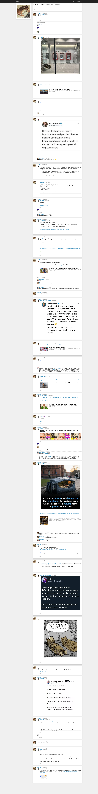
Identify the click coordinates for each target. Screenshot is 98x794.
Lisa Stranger (42, 14)
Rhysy (41, 101)
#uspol (41, 421)
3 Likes (40, 255)
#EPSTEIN (46, 453)
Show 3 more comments (41, 22)
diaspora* (19, 1)
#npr (43, 400)
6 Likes (40, 613)
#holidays (41, 154)
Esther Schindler (43, 768)
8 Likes (40, 110)
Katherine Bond (42, 119)
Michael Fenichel (42, 214)
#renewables (42, 246)
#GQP (54, 369)
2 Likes (40, 176)
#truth (44, 154)
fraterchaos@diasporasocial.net (45, 165)
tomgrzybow (47, 32)
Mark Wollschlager (43, 545)
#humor (45, 660)
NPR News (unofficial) (44, 395)
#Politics (41, 108)
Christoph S (42, 238)
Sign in (74, 1)
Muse (41, 749)
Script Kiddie (42, 182)
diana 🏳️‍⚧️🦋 (42, 37)
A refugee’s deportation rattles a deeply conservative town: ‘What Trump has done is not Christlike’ (56, 721)
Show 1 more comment (41, 277)
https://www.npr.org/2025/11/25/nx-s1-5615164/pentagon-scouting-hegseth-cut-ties (53, 265)
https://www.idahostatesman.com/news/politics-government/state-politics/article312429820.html (55, 229)
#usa (49, 400)
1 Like (40, 95)
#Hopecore (42, 758)
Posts (36, 9)
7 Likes (40, 78)
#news (41, 400)
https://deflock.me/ (43, 671)
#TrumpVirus (58, 368)
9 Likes (40, 662)
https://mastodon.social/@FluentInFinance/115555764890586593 (51, 563)
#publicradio (46, 400)
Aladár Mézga (41, 27)
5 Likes (40, 295)
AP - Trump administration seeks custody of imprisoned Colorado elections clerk (53, 549)
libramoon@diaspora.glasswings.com (46, 359)
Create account (79, 1)
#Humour (41, 107)
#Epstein (49, 456)
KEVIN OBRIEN (42, 678)
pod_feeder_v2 (45, 401)
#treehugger (37, 6)
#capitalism (42, 76)
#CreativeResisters (43, 756)
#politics (40, 6)
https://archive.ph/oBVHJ (47, 230)
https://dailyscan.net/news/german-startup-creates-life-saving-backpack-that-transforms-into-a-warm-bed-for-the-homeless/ (60, 513)
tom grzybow (39, 13)
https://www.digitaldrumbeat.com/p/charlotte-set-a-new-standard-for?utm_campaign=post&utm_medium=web (57, 344)
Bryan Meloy (41, 112)
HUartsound (42, 428)
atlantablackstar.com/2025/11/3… (45, 205)
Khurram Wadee (42, 734)
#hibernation (42, 660)
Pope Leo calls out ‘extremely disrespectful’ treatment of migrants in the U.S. (59, 397)
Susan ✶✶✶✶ (42, 84)
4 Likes (40, 20)
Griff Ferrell (42, 200)
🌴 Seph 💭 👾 (42, 416)
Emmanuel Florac (42, 31)
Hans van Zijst (42, 158)
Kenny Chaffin (42, 260)
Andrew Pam (42, 719)
